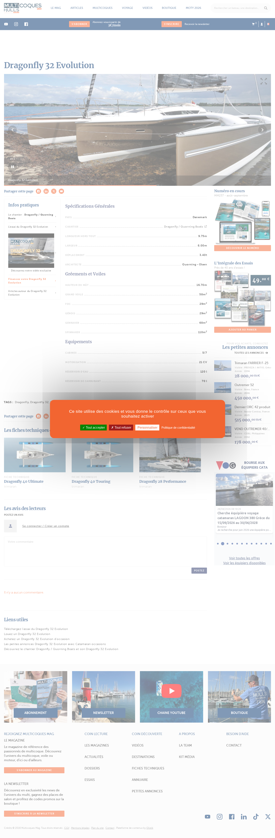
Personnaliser (147, 427)
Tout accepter (95, 427)
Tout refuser (122, 427)
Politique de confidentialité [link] (178, 427)
